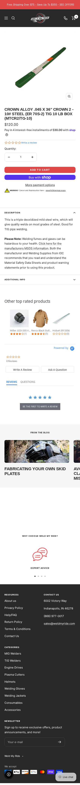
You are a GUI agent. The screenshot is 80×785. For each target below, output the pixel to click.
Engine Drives (13, 667)
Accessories (12, 710)
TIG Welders (12, 660)
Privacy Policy (13, 608)
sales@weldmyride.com (59, 623)
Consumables (13, 702)
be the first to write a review (40, 406)
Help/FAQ (10, 615)
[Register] (59, 742)
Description (12, 212)
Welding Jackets (15, 695)
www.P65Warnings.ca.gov (56, 190)
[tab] (22, 369)
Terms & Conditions (17, 629)
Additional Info (14, 279)
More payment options (40, 185)
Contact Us (11, 636)
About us (10, 601)
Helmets (9, 681)
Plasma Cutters (14, 674)
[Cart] (74, 18)
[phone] (65, 18)
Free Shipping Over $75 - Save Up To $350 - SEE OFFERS (40, 4)
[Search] (13, 18)
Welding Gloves (14, 688)
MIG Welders (12, 653)
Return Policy (13, 622)
